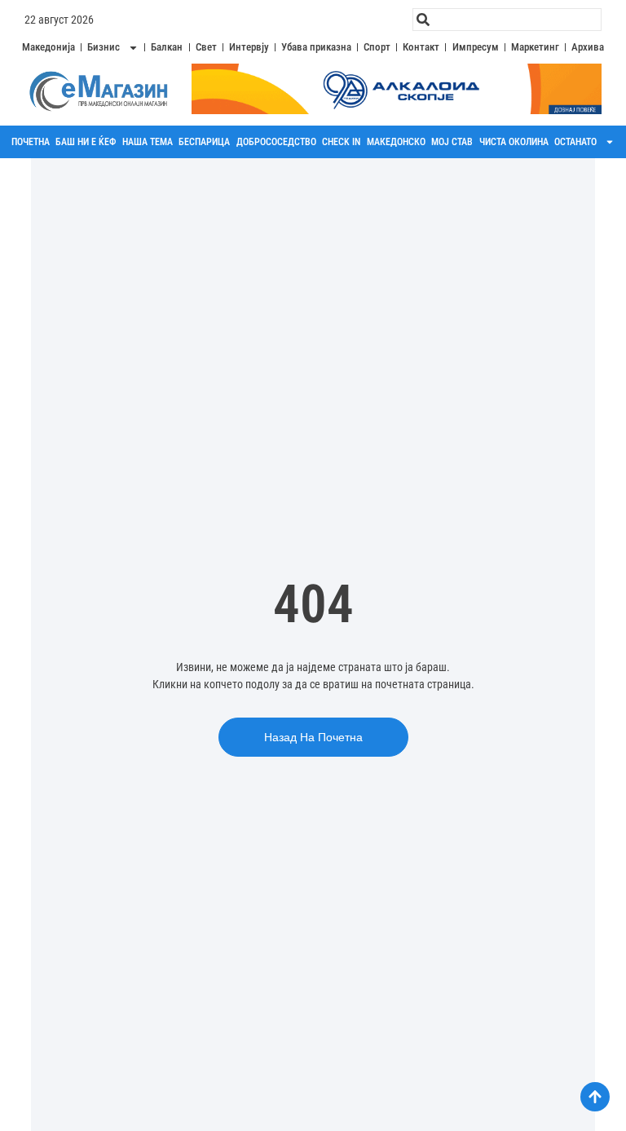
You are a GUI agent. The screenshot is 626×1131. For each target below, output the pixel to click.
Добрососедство (276, 142)
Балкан (167, 47)
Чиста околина (514, 142)
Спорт (377, 47)
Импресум (475, 47)
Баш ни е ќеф (85, 142)
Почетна (30, 142)
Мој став (452, 142)
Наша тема (147, 142)
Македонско (396, 142)
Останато (575, 142)
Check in (341, 142)
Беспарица (204, 142)
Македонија (48, 47)
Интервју (249, 47)
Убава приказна (316, 47)
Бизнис (103, 47)
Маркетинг (535, 47)
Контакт (421, 47)
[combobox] (507, 19)
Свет (206, 47)
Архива (587, 47)
